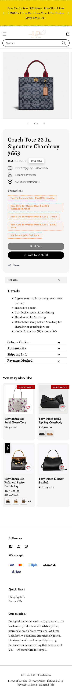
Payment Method (27, 684)
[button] (4, 34)
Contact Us (15, 601)
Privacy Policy (37, 681)
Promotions (15, 190)
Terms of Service (17, 681)
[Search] (63, 43)
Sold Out (36, 246)
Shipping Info (17, 597)
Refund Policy (55, 681)
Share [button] (16, 265)
